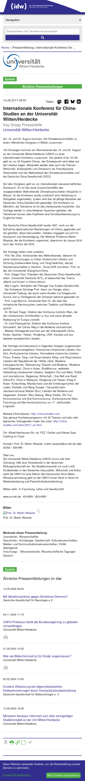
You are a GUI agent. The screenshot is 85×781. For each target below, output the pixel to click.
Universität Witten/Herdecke (26, 129)
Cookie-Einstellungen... (18, 775)
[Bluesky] (73, 102)
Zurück (10, 79)
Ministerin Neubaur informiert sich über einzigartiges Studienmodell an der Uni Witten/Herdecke (38, 718)
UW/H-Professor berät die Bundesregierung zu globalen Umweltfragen (40, 624)
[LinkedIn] (79, 102)
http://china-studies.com (45, 414)
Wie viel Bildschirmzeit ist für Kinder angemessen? (37, 656)
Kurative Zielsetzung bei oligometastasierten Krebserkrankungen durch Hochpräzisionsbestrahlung (39, 688)
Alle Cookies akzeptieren (63, 775)
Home (5, 47)
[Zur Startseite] (42, 11)
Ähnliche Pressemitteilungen (42, 86)
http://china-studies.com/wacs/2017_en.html (35, 423)
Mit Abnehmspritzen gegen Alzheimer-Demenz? (35, 596)
